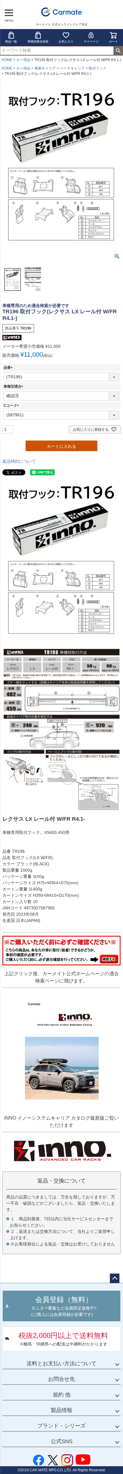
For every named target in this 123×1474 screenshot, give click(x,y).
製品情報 (61, 1410)
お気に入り (66, 41)
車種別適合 (14, 386)
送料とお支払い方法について (61, 1363)
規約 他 (61, 1395)
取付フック (98, 68)
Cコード (12, 405)
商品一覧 (11, 41)
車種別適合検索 (37, 41)
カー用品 (23, 60)
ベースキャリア (72, 68)
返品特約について (19, 461)
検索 (118, 50)
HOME (6, 60)
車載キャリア (45, 68)
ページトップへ (114, 1278)
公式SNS (62, 1441)
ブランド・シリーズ (61, 1426)
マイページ (91, 41)
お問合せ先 (61, 1379)
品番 (9, 367)
